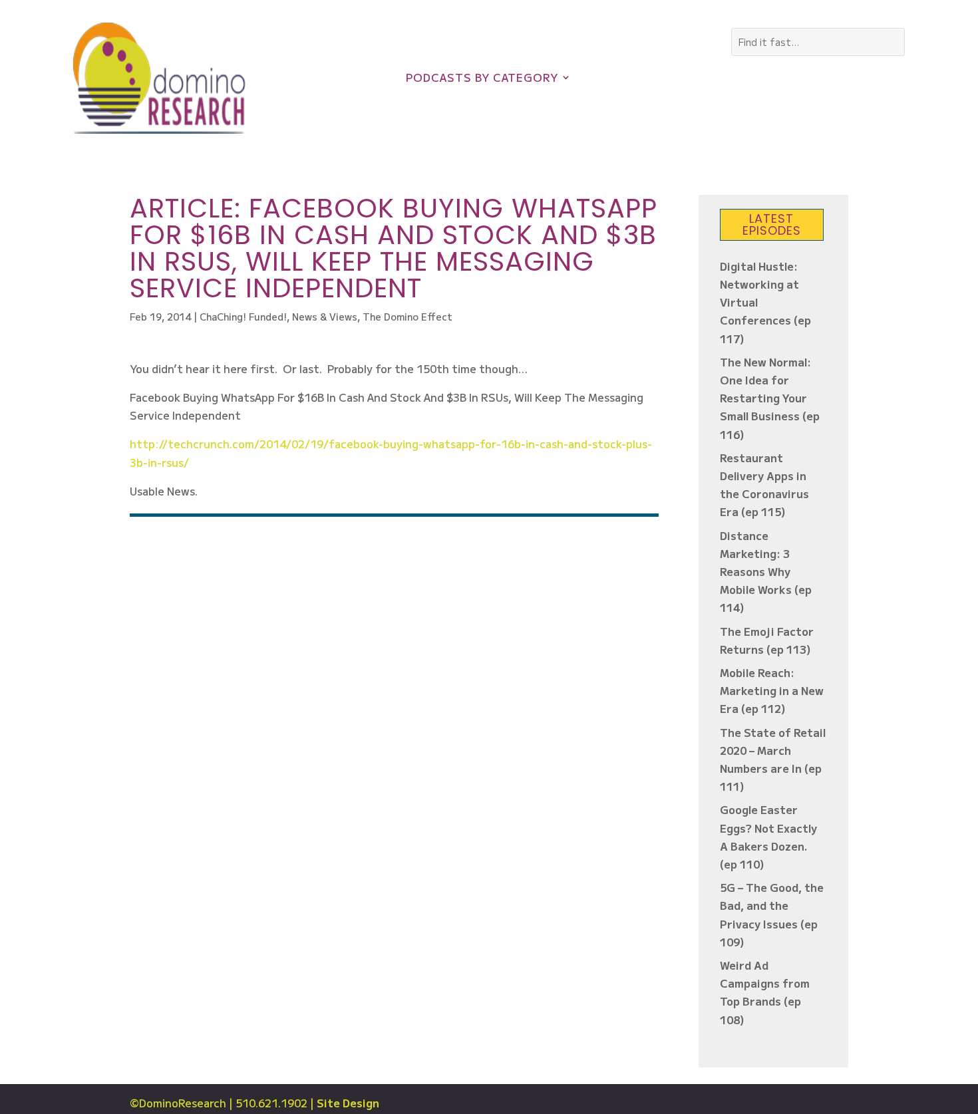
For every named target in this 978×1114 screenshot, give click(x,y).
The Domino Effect (407, 316)
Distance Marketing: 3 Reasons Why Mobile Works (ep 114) (766, 571)
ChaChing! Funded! (243, 316)
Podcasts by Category (482, 78)
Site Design (348, 1103)
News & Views (324, 316)
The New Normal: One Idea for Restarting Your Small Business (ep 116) (770, 398)
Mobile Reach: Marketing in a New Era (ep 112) (772, 690)
